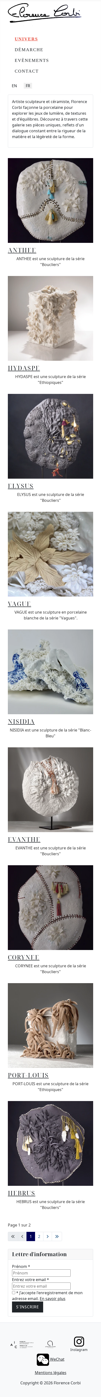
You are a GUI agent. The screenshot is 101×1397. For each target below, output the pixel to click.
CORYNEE (23, 957)
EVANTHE (24, 839)
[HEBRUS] (50, 1143)
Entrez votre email (30, 1279)
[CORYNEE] (50, 907)
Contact (27, 71)
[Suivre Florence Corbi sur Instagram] (79, 1342)
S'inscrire (27, 1307)
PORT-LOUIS (28, 1075)
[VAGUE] (50, 553)
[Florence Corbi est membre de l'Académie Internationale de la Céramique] (22, 1344)
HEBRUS (21, 1193)
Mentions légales (50, 1372)
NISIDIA (21, 721)
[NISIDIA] (50, 671)
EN (14, 85)
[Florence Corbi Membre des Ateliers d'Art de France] (50, 1344)
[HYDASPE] (50, 318)
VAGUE (19, 603)
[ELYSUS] (50, 435)
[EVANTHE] (50, 789)
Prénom (21, 1266)
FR (28, 85)
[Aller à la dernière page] (57, 1236)
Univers (26, 39)
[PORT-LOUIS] (50, 1025)
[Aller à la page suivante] (47, 1236)
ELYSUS (21, 486)
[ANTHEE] (50, 200)
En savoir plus (52, 1298)
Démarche (29, 49)
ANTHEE (22, 250)
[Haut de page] (92, 1388)
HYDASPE (24, 368)
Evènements (32, 60)
